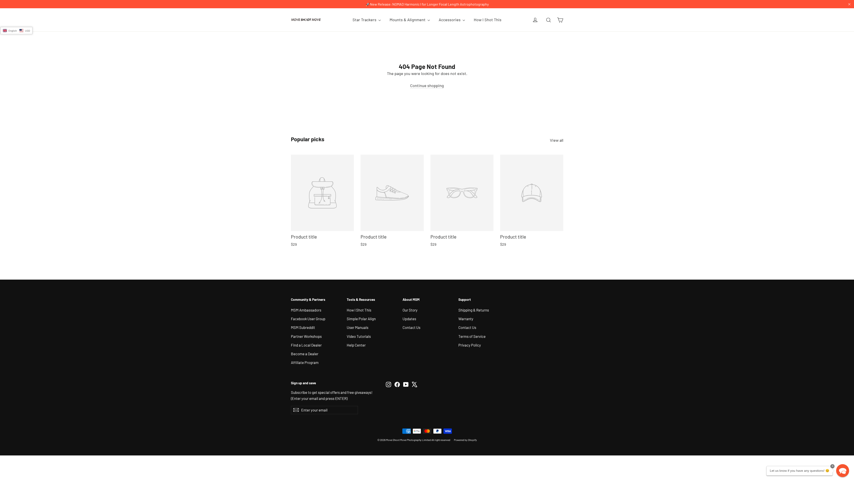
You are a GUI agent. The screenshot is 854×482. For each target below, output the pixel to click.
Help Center (356, 345)
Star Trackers (365, 19)
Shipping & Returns (473, 310)
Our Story (410, 310)
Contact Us (411, 327)
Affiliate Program (305, 362)
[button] (16, 30)
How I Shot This (487, 19)
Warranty (465, 318)
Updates (409, 318)
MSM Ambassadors (306, 310)
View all (556, 140)
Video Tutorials (359, 336)
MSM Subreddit (303, 327)
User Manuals (357, 327)
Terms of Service (472, 336)
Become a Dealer (304, 353)
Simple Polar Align (361, 318)
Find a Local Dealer (306, 345)
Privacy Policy (469, 345)
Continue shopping (427, 85)
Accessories (450, 19)
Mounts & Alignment (408, 19)
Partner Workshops (306, 336)
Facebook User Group (308, 318)
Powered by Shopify (465, 439)
